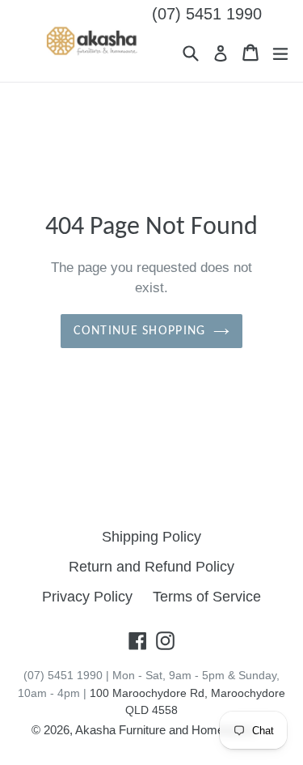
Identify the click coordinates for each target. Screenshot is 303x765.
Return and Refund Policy (151, 567)
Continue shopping (140, 331)
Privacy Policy (87, 597)
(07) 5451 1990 (207, 14)
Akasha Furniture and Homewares (165, 730)
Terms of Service (207, 597)
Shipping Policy (151, 537)
